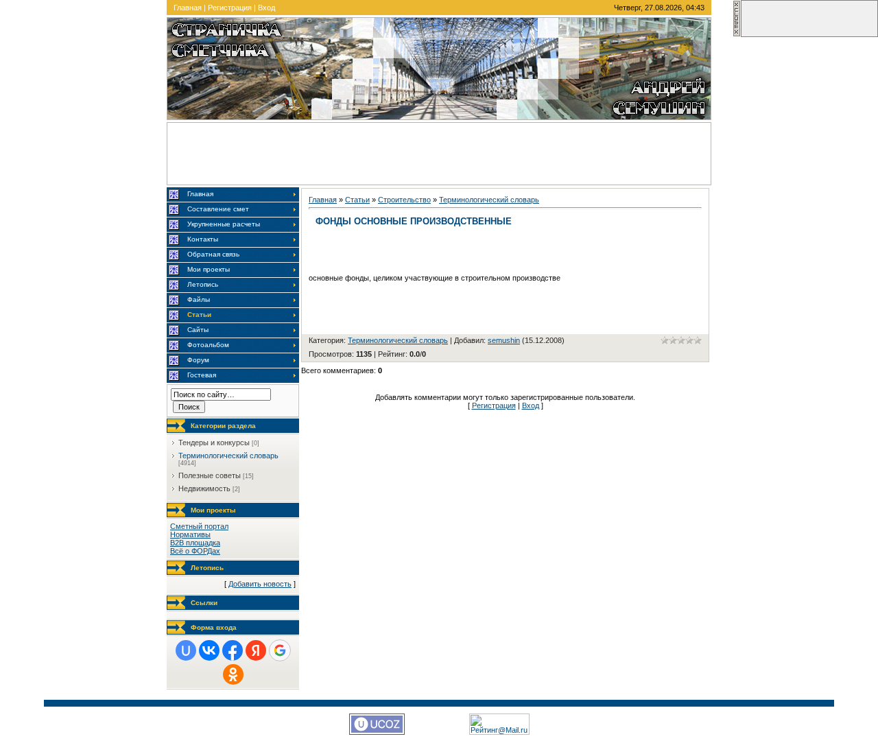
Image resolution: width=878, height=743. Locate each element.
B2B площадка (195, 543)
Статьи (357, 200)
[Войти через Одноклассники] (233, 674)
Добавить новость (260, 584)
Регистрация (230, 7)
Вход (266, 7)
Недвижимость (204, 488)
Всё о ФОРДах (195, 551)
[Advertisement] (439, 154)
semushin (504, 340)
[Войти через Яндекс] (256, 650)
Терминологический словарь (228, 455)
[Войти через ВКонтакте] (209, 650)
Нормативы (190, 534)
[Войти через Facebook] (232, 650)
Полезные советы (209, 475)
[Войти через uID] (186, 650)
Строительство (404, 200)
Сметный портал (199, 526)
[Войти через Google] (280, 650)
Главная (188, 7)
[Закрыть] (737, 34)
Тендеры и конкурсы (214, 442)
